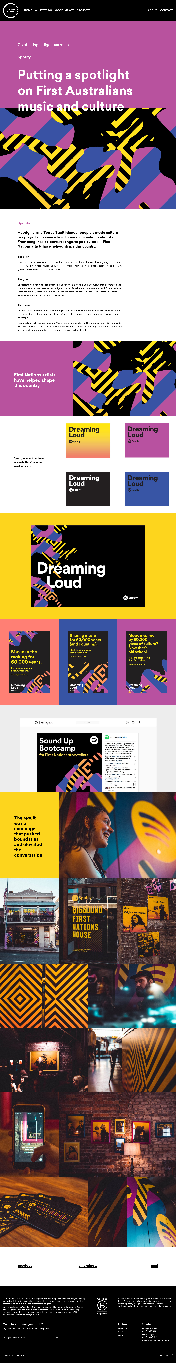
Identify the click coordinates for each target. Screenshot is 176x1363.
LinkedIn (122, 1335)
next (154, 1266)
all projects (88, 1266)
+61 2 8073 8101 (150, 1337)
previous (25, 1266)
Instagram (122, 1329)
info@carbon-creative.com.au (157, 1340)
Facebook (122, 1332)
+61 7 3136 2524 (150, 1331)
